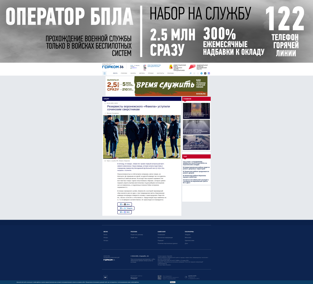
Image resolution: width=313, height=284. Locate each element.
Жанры (133, 73)
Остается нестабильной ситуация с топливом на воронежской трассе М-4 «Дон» (196, 181)
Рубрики (124, 73)
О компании (161, 234)
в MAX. (126, 212)
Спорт (106, 99)
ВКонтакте (188, 237)
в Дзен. (126, 204)
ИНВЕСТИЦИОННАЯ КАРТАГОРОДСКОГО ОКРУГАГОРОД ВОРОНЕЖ (180, 68)
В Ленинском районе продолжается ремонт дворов (196, 172)
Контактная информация (165, 237)
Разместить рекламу (137, 234)
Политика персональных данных (168, 243)
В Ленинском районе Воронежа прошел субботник (194, 176)
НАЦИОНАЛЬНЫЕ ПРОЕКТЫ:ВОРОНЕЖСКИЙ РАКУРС (202, 67)
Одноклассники (189, 240)
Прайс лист (134, 237)
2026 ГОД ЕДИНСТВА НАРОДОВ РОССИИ (154, 66)
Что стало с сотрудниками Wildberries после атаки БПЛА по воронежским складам (195, 163)
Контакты (160, 73)
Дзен (186, 243)
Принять (173, 282)
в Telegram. (128, 208)
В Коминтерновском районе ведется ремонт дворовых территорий (196, 168)
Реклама (170, 73)
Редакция (161, 240)
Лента (115, 73)
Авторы (142, 73)
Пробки (150, 73)
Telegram (187, 234)
